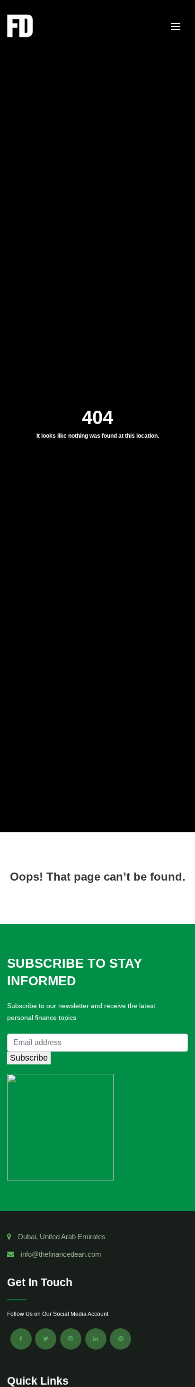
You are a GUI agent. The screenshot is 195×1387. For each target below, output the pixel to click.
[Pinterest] (120, 1339)
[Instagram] (70, 1339)
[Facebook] (21, 1339)
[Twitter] (45, 1339)
